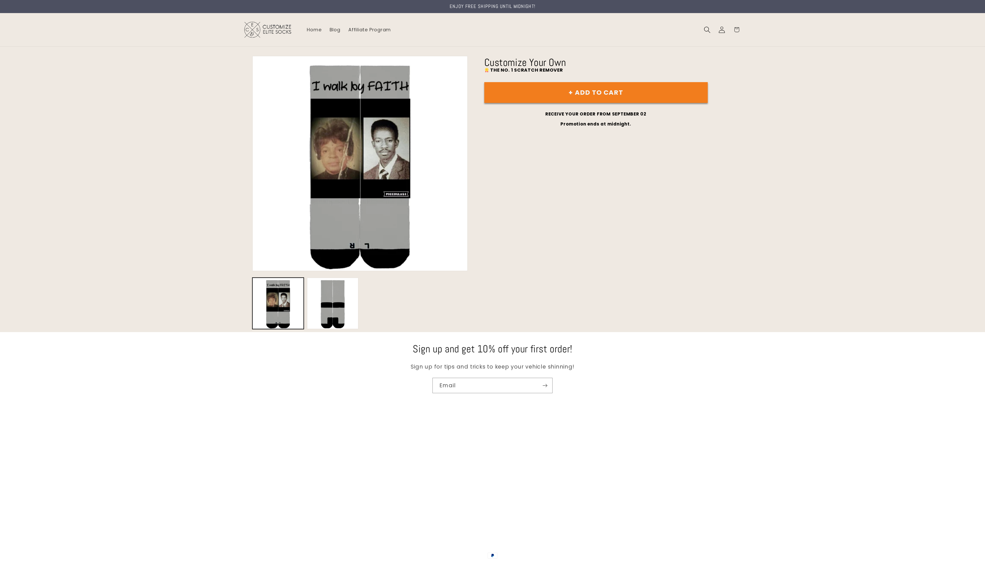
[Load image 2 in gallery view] (332, 303)
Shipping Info (258, 471)
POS (493, 566)
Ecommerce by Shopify (532, 566)
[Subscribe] (545, 385)
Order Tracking (260, 482)
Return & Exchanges (267, 493)
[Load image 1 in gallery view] (278, 303)
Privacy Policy (259, 515)
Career (251, 460)
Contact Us (256, 450)
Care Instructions (264, 504)
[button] (707, 29)
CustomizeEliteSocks (467, 566)
